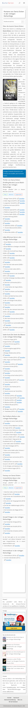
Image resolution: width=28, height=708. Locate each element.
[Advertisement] (14, 578)
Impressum (16, 697)
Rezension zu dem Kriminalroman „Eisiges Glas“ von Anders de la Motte (15, 668)
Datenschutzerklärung (10, 699)
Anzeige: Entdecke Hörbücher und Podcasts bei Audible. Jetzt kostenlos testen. (13, 174)
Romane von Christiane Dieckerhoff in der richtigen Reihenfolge (14, 646)
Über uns (20, 699)
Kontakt (9, 697)
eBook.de (11, 194)
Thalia (5, 194)
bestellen (21, 198)
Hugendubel (18, 194)
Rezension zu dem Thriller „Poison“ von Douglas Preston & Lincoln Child (15, 661)
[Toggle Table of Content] (22, 22)
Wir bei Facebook (13, 701)
